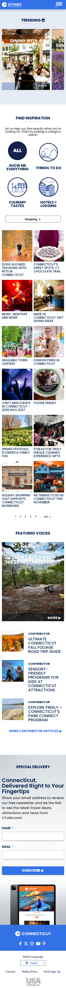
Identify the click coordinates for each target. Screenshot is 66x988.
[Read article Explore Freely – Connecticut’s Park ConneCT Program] (13, 710)
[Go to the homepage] (12, 4)
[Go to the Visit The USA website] (33, 981)
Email (6, 846)
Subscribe (31, 870)
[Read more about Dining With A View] (26, 59)
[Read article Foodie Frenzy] (49, 384)
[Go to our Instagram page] (32, 943)
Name (6, 828)
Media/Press (29, 971)
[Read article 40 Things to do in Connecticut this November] (49, 476)
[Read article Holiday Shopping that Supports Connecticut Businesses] (17, 476)
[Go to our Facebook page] (20, 943)
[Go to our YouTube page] (38, 943)
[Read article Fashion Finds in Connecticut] (49, 341)
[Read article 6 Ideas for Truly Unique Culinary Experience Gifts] (49, 430)
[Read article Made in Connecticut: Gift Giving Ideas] (49, 295)
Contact (10, 971)
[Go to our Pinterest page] (44, 943)
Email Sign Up (52, 971)
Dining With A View (26, 43)
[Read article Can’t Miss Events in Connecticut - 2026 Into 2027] (17, 384)
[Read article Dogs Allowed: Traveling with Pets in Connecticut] (17, 245)
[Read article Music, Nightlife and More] (17, 295)
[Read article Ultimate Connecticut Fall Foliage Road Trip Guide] (13, 642)
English (33, 963)
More (41, 85)
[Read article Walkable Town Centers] (17, 341)
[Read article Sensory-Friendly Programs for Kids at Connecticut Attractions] (13, 676)
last (46, 516)
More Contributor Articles (34, 731)
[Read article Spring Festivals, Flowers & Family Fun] (17, 430)
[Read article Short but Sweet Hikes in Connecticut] (33, 581)
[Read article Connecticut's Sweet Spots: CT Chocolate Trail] (49, 245)
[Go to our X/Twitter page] (26, 943)
